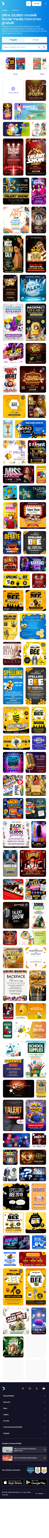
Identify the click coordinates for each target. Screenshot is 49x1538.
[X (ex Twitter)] (36, 1388)
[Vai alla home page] (2, 3)
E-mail (35, 40)
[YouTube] (43, 1388)
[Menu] (45, 3)
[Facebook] (22, 1388)
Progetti (13, 40)
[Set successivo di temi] (46, 65)
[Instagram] (29, 1388)
